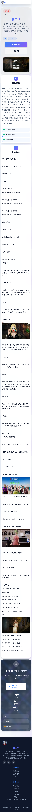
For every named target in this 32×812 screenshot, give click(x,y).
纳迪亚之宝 (16, 789)
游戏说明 (16, 771)
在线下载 (16, 777)
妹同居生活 (16, 786)
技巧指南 (16, 774)
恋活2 (16, 797)
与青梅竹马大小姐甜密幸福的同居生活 (16, 800)
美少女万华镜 (16, 794)
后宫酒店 (16, 791)
